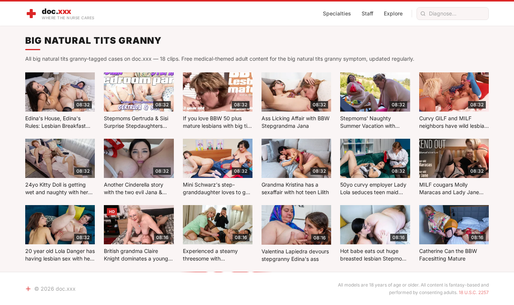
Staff (367, 13)
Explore (393, 13)
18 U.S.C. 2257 (474, 292)
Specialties (337, 13)
